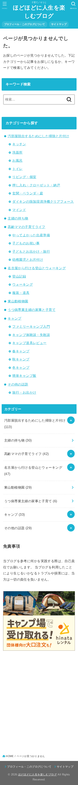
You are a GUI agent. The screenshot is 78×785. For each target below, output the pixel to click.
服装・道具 (20, 293)
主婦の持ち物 (18, 218)
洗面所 (17, 152)
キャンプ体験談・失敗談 (31, 335)
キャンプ (14, 318)
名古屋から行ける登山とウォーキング (37, 268)
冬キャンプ (20, 367)
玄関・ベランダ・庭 (27, 193)
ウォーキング (22, 284)
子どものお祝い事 (26, 243)
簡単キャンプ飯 (24, 375)
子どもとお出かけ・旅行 (31, 251)
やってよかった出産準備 (31, 235)
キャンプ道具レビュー (29, 343)
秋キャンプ (20, 359)
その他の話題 (18, 384)
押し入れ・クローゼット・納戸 (36, 185)
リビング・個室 (24, 177)
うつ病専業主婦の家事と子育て (32, 310)
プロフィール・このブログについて (24, 24)
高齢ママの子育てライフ (26, 227)
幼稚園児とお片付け (27, 259)
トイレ (17, 169)
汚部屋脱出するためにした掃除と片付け (38, 136)
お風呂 (17, 160)
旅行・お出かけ (24, 392)
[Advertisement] (39, 701)
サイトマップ (59, 24)
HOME (10, 756)
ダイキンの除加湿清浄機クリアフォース (43, 201)
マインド (19, 210)
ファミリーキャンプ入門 (31, 326)
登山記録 (19, 276)
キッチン (19, 144)
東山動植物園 (18, 301)
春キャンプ (20, 351)
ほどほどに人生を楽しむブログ (39, 12)
